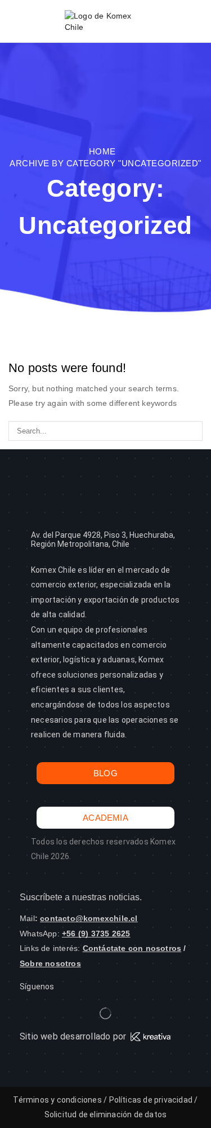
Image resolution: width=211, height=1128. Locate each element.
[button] (13, 21)
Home (102, 151)
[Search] (193, 430)
